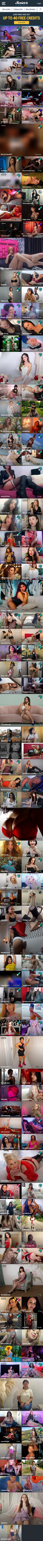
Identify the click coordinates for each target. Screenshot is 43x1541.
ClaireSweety (5, 1115)
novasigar (25, 790)
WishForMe (5, 855)
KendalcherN (26, 1213)
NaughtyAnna (26, 855)
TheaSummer (5, 89)
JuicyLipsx (4, 920)
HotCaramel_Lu (6, 1067)
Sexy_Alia (4, 676)
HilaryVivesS (5, 1409)
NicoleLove (5, 692)
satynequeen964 (6, 415)
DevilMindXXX (27, 57)
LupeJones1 (5, 985)
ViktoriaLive (5, 838)
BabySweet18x (6, 741)
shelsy (3, 562)
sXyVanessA (26, 920)
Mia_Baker (4, 105)
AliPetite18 (26, 676)
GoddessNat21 (6, 773)
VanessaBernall (27, 203)
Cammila (25, 415)
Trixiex (3, 1246)
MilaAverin (4, 301)
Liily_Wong (4, 333)
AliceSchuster (27, 236)
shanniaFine (26, 1018)
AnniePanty (26, 741)
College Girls (18, 9)
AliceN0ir (4, 1099)
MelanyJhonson (27, 1425)
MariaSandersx (6, 1344)
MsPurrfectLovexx (7, 431)
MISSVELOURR (6, 1539)
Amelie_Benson (6, 268)
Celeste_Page (6, 448)
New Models (30, 9)
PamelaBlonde (6, 724)
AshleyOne (26, 317)
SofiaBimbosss (6, 578)
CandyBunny (26, 871)
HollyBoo (25, 1327)
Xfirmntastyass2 (27, 1148)
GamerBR (25, 1376)
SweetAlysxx (26, 89)
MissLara (25, 887)
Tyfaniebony (26, 301)
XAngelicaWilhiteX (28, 627)
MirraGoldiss (5, 1213)
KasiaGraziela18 (27, 73)
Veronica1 (4, 871)
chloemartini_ (5, 1132)
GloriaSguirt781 (6, 1181)
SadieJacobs (5, 1311)
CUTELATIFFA (27, 1490)
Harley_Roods (27, 562)
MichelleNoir (5, 1474)
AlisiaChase (26, 105)
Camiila (3, 529)
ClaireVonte (5, 236)
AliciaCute (26, 545)
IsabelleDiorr (26, 659)
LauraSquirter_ (27, 1441)
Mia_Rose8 (26, 513)
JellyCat (3, 1262)
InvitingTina (5, 1001)
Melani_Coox (26, 399)
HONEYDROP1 (6, 1458)
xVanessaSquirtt (6, 1034)
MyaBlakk (4, 171)
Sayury (24, 1197)
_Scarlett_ (25, 122)
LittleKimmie (5, 1490)
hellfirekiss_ (26, 529)
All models (6, 9)
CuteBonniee (5, 57)
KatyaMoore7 (5, 953)
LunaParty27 (5, 969)
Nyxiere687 (5, 757)
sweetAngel (5, 1441)
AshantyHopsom (28, 692)
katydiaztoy (26, 757)
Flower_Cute (5, 350)
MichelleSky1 (5, 1083)
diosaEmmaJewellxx (29, 773)
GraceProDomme (28, 171)
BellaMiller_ (26, 431)
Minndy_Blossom (7, 464)
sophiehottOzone (28, 643)
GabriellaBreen (6, 887)
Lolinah (3, 1327)
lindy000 (3, 285)
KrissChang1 (5, 513)
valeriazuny (5, 1376)
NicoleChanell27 (6, 154)
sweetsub (25, 464)
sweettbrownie (27, 1474)
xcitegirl (25, 1262)
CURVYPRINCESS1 (28, 1229)
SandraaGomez (6, 219)
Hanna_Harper (27, 333)
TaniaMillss (26, 350)
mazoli (3, 1425)
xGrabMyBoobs (6, 1360)
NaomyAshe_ (27, 187)
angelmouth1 (5, 1018)
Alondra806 (26, 1360)
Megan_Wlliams (6, 317)
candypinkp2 (5, 1229)
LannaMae (4, 399)
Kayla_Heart (26, 219)
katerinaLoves (27, 969)
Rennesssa (26, 904)
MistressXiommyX (28, 1001)
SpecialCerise (6, 643)
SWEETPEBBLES (6, 806)
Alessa (24, 1115)
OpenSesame (5, 40)
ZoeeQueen (26, 985)
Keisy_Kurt (4, 904)
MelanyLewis (26, 1311)
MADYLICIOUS (6, 790)
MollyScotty (5, 73)
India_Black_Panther (8, 1148)
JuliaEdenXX (26, 40)
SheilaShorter (5, 1295)
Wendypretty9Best (28, 1458)
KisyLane (25, 578)
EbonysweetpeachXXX (8, 1197)
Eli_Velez (25, 285)
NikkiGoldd (26, 1083)
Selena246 (4, 627)
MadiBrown (4, 382)
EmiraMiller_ (5, 122)
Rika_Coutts (26, 1132)
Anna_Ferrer (5, 545)
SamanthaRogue (6, 203)
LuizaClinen (26, 806)
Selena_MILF (26, 1344)
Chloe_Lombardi (6, 610)
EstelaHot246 (27, 1099)
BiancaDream (5, 659)
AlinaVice (4, 1523)
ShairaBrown (26, 448)
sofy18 (24, 1034)
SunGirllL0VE (5, 496)
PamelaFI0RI (5, 187)
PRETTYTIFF (26, 1246)
